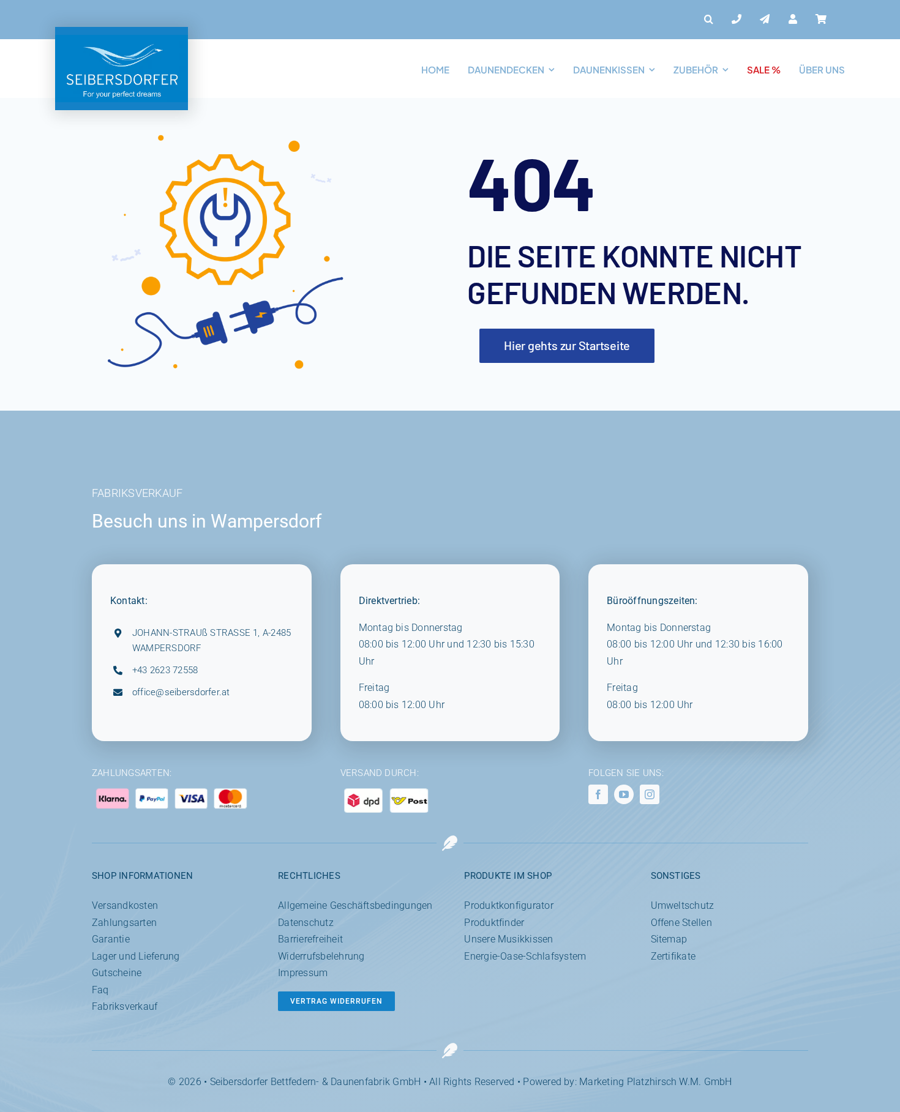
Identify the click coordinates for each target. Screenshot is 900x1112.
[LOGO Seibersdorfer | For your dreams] (121, 39)
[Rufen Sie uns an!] (736, 19)
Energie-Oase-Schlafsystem (525, 956)
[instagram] (649, 794)
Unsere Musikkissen (508, 939)
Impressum (303, 973)
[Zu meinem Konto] (793, 19)
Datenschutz (306, 922)
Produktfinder (494, 922)
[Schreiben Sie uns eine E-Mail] (765, 19)
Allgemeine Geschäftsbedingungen (355, 905)
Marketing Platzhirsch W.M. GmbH (655, 1082)
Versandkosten (125, 905)
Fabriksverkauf (124, 1006)
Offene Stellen (681, 922)
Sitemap (669, 939)
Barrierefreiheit (310, 939)
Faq (100, 990)
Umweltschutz (682, 905)
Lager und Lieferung (136, 956)
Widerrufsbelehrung (321, 956)
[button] (708, 19)
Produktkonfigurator (508, 905)
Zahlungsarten (124, 922)
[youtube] (624, 794)
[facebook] (598, 794)
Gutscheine (116, 973)
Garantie (111, 939)
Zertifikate (673, 956)
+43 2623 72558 (165, 670)
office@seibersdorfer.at (181, 692)
